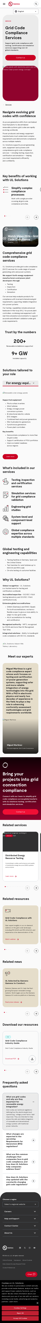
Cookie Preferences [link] (9, 1267)
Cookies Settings (20, 1308)
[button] (4, 4)
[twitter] (24, 1247)
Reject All (20, 1313)
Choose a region (9, 1199)
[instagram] (29, 1247)
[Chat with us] (31, 1274)
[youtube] (34, 1247)
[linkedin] (20, 1247)
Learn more (13, 1301)
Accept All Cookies (20, 1318)
